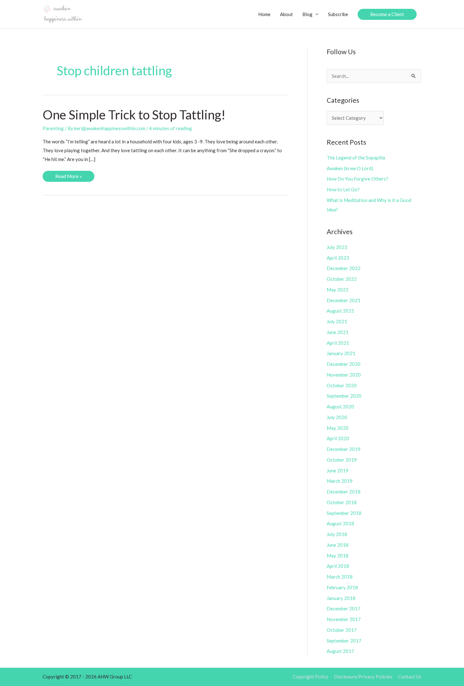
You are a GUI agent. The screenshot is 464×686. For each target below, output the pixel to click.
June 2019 (337, 470)
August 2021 (340, 311)
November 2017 (344, 619)
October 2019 (342, 460)
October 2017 (342, 630)
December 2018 (343, 491)
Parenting (53, 128)
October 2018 (342, 502)
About (286, 14)
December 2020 (343, 364)
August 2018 (340, 523)
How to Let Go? (343, 189)
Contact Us (409, 676)
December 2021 (343, 300)
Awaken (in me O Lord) (350, 168)
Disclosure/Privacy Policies (363, 676)
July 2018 (337, 534)
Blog (307, 14)
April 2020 (338, 438)
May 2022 (337, 289)
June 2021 (337, 332)
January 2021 (341, 353)
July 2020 (337, 417)
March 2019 (340, 481)
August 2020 (340, 406)
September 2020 (344, 396)
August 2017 (340, 651)
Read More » (68, 177)
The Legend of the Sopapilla (356, 157)
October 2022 (342, 279)
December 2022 (343, 268)
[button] (387, 14)
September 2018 (344, 513)
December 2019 (343, 449)
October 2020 (342, 385)
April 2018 (338, 566)
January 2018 (341, 598)
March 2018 (340, 576)
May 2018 (337, 555)
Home (264, 14)
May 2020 (337, 428)
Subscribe (338, 14)
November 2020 (344, 375)
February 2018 (342, 587)
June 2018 (337, 545)
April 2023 (338, 258)
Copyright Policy (310, 676)
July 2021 (337, 321)
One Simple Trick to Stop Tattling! (134, 114)
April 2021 (338, 343)
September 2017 (344, 640)
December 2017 (343, 608)
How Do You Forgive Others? (357, 179)
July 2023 (337, 247)
